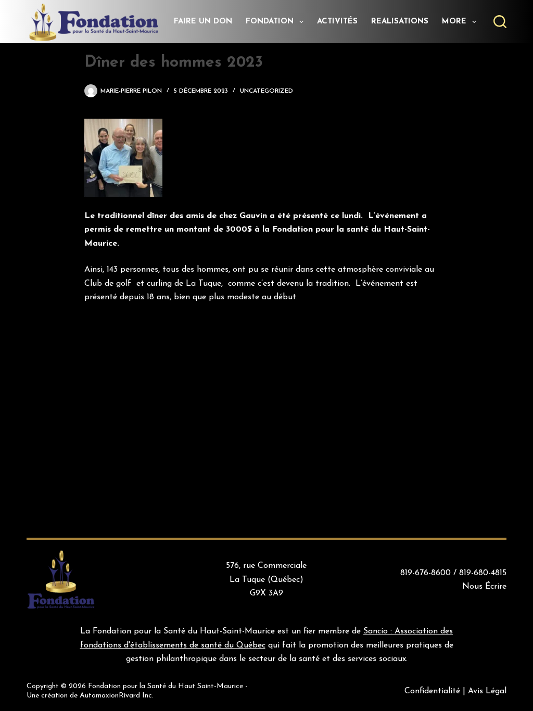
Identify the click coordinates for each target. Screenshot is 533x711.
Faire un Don (203, 22)
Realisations (399, 22)
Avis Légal (487, 691)
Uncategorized (266, 91)
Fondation (270, 22)
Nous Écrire (484, 586)
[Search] (499, 21)
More (454, 22)
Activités (337, 22)
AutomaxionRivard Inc (116, 696)
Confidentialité (432, 691)
